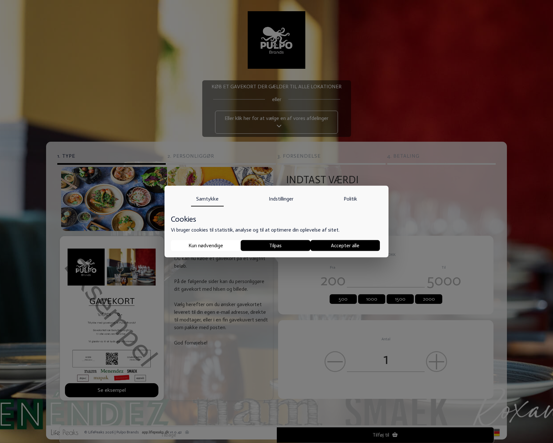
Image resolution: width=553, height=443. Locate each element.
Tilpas (275, 245)
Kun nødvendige (205, 245)
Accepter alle (345, 245)
